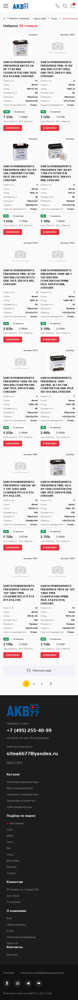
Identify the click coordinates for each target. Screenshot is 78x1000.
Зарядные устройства (21, 800)
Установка (13, 901)
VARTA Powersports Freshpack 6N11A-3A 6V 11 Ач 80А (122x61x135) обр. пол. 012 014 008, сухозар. (20, 69)
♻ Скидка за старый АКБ (23, 889)
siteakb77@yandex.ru (32, 753)
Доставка (13, 895)
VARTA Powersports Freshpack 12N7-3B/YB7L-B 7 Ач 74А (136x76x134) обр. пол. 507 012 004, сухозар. (57, 385)
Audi (9, 829)
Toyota (11, 873)
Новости (12, 943)
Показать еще (42, 670)
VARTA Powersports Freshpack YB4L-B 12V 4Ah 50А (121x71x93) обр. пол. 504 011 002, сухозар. (57, 69)
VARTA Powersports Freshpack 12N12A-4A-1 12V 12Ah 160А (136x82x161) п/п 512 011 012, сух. (20, 489)
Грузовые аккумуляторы (22, 794)
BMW (10, 835)
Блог (9, 918)
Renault (12, 866)
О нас (10, 930)
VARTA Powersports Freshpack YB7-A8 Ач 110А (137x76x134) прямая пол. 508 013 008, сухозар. (56, 173)
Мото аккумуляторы (20, 788)
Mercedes (13, 860)
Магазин (12, 954)
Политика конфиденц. (21, 937)
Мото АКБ (40, 18)
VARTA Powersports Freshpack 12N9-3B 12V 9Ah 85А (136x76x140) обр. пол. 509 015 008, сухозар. (20, 385)
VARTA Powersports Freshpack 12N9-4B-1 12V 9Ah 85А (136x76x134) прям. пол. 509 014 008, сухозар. (56, 279)
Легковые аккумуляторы (23, 781)
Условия (8, 972)
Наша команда (16, 924)
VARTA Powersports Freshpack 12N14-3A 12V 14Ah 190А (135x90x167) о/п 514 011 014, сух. (18, 593)
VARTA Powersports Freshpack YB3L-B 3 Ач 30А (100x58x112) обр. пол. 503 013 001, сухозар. (19, 173)
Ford (9, 841)
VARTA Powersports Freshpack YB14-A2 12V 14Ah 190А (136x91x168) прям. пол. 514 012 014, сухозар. (57, 594)
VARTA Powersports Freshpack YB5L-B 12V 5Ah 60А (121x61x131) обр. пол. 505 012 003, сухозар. (19, 277)
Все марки (15, 823)
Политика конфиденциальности (42, 972)
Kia (8, 848)
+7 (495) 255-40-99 (29, 730)
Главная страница (18, 18)
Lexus (10, 854)
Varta (54, 18)
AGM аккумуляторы (19, 807)
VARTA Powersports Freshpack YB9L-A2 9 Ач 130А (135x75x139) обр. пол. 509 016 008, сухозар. (56, 489)
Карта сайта (14, 762)
